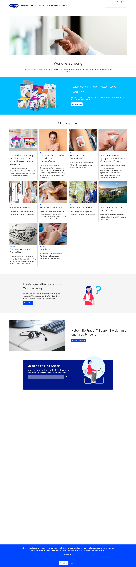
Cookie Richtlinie (68, 555)
